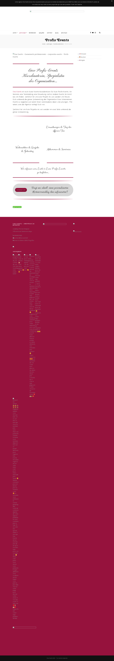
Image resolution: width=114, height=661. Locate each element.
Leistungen (22, 33)
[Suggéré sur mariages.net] (23, 247)
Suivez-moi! (17, 621)
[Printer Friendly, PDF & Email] (17, 207)
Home (14, 33)
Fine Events (17, 92)
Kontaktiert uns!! (21, 190)
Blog (56, 33)
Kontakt (49, 33)
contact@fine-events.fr (21, 238)
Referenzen (32, 33)
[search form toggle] (100, 32)
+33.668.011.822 (18, 235)
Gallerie (41, 33)
